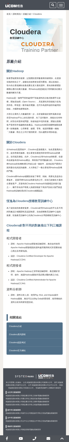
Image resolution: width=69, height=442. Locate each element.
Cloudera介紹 (15, 326)
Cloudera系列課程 (17, 334)
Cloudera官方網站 (17, 350)
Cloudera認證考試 (17, 342)
